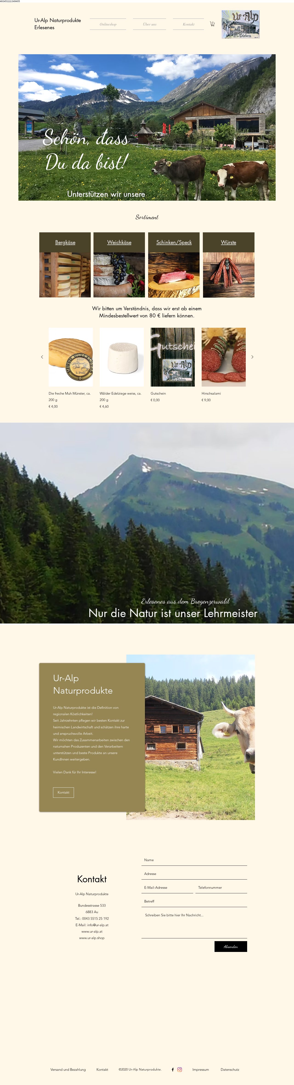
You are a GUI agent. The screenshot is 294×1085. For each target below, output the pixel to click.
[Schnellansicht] (71, 357)
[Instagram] (179, 1069)
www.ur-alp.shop (92, 938)
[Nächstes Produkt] (252, 357)
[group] (147, 368)
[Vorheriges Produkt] (42, 357)
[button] (212, 24)
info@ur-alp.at (97, 925)
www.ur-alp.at (92, 931)
